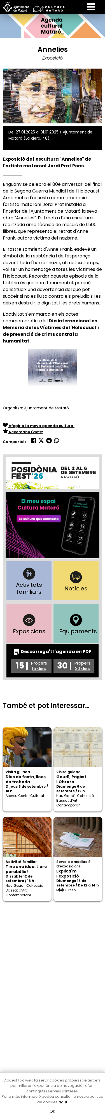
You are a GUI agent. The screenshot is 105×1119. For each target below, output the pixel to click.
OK (52, 1111)
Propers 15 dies (39, 665)
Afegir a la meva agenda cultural (41, 425)
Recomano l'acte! (25, 432)
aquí (63, 1102)
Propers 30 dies (82, 665)
